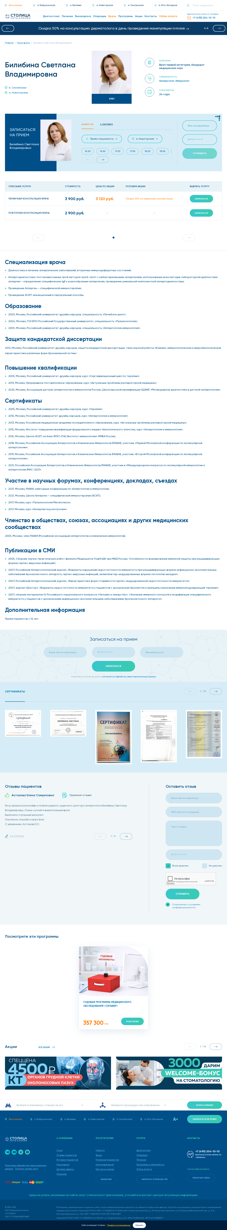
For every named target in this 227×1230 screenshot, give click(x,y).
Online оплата (144, 1169)
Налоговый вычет (105, 1164)
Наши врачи (63, 1164)
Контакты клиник (105, 1169)
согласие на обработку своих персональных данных (129, 676)
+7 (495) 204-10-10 (207, 1151)
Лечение (141, 1160)
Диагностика (143, 1150)
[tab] (15, 692)
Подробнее (132, 1021)
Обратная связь (201, 1178)
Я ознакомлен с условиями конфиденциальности (186, 906)
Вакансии (106, 1179)
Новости (100, 1150)
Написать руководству (155, 1179)
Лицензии (62, 1174)
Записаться (201, 199)
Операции (142, 1155)
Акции (99, 1155)
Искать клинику (204, 1105)
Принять (139, 1225)
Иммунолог (182, 80)
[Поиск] (189, 5)
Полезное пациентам (107, 1160)
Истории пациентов (67, 1160)
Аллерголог (166, 80)
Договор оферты (65, 1169)
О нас (60, 1150)
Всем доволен (180, 865)
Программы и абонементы (150, 1164)
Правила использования (119, 1225)
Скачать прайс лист (26, 1168)
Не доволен (215, 865)
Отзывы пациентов (67, 1155)
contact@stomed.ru (198, 1169)
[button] (8, 28)
